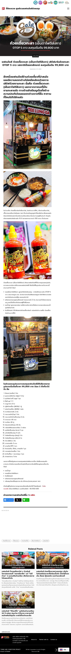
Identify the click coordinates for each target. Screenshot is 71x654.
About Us (34, 639)
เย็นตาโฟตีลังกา (36, 541)
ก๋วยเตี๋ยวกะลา (6, 541)
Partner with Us (43, 639)
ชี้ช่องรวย (16, 541)
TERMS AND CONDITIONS (7, 649)
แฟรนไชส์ (35, 56)
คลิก (32, 495)
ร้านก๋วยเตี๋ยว (25, 541)
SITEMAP (7, 651)
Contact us (53, 639)
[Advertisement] (61, 100)
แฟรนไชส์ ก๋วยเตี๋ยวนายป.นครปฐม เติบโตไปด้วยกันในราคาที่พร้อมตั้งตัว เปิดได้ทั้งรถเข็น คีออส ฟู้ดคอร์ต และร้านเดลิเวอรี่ (52, 573)
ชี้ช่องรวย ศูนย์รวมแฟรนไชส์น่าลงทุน (23, 8)
